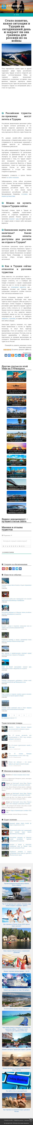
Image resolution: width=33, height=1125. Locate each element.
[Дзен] (10, 568)
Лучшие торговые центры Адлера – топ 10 (16, 971)
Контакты (27, 1120)
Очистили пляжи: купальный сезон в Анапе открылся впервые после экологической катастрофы (16, 708)
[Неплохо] (8, 349)
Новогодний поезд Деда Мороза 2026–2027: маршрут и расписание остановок (18, 784)
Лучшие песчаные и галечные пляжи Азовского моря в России (16, 1069)
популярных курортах (18, 287)
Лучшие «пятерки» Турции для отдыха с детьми (16, 1049)
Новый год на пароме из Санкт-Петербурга (16, 990)
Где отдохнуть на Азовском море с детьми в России (16, 1110)
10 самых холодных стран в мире (21, 774)
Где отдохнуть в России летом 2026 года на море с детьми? (16, 925)
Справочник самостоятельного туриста (18, 9)
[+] (24, 546)
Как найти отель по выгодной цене (16, 1091)
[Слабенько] (5, 349)
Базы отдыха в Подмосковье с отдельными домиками (17, 951)
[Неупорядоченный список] (13, 546)
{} (21, 546)
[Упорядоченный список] (11, 546)
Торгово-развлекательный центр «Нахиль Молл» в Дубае (16, 884)
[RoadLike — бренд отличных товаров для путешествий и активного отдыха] (4, 729)
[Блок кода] (17, 546)
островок (25, 194)
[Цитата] (15, 546)
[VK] (6, 355)
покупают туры (14, 219)
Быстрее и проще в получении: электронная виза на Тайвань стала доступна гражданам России (16, 626)
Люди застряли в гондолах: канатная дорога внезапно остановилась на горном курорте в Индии (16, 694)
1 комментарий (16, 749)
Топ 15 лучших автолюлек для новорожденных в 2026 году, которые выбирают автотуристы (20, 737)
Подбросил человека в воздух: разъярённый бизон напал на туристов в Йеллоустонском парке (16, 640)
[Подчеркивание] (7, 546)
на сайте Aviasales (13, 177)
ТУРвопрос (14, 5)
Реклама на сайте (8, 1120)
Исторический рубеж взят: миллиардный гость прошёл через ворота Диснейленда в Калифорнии (16, 599)
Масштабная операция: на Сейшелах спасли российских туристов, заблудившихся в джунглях (16, 613)
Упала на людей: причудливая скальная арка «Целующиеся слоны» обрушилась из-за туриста (16, 667)
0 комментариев (17, 730)
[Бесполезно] (4, 349)
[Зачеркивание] (9, 546)
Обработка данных (18, 1120)
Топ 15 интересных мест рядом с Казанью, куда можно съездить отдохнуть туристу (16, 904)
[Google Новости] (13, 568)
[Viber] (29, 355)
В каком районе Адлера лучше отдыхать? (16, 1008)
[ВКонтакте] (20, 568)
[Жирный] (3, 546)
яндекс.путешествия (8, 196)
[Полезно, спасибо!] (10, 349)
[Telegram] (17, 568)
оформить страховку (8, 318)
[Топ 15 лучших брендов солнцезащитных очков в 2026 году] (4, 755)
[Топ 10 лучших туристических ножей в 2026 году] (4, 747)
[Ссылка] (20, 546)
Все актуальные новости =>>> (9, 718)
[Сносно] (7, 349)
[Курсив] (5, 546)
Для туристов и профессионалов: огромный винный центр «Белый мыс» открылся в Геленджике (16, 654)
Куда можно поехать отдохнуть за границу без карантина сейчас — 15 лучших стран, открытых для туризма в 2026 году (16, 1029)
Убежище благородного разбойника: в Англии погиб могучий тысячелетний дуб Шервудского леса (16, 681)
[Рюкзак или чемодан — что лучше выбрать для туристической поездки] (4, 764)
